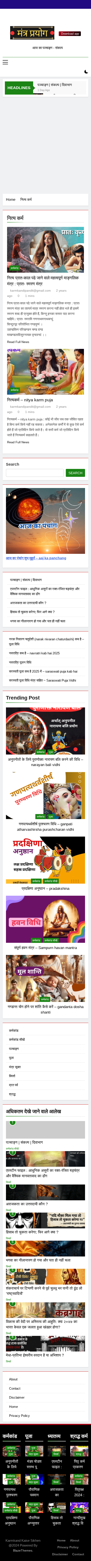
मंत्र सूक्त (15, 1067)
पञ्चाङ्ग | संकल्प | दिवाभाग (55, 85)
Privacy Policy (19, 1415)
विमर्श (12, 1076)
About (13, 1379)
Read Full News (18, 342)
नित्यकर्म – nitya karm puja (30, 400)
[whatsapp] (40, 19)
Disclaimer (17, 1397)
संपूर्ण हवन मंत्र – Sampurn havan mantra (45, 948)
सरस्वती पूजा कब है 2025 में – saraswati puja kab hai (43, 671)
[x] (45, 19)
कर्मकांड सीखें (51, 881)
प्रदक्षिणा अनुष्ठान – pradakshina (45, 888)
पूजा (51, 752)
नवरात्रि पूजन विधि (20, 662)
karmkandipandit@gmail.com (30, 290)
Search (12, 464)
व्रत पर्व (13, 1085)
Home (13, 1406)
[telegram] (50, 19)
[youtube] (56, 19)
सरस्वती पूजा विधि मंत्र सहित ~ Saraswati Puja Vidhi (42, 680)
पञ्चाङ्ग (14, 1049)
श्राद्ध (12, 1094)
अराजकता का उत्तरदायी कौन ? (28, 603)
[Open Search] (78, 72)
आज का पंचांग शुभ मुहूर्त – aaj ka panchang (36, 558)
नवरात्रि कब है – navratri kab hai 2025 (34, 653)
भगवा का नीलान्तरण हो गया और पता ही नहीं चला (37, 621)
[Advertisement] (45, 144)
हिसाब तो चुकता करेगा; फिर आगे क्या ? (32, 612)
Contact (14, 1388)
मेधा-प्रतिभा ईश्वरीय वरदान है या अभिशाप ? (35, 1355)
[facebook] (35, 19)
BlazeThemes (22, 1550)
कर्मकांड (14, 268)
